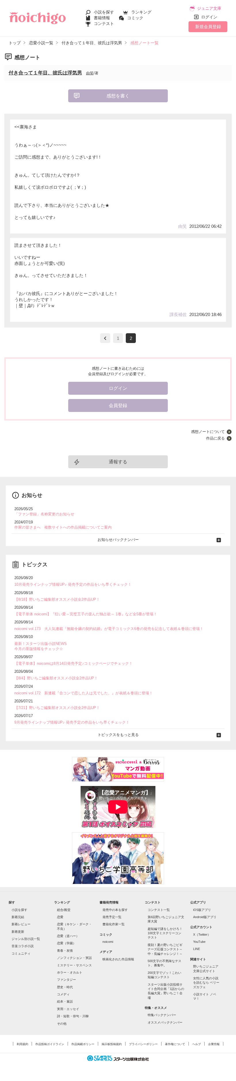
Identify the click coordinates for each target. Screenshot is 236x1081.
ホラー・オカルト (69, 972)
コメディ (63, 994)
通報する (118, 461)
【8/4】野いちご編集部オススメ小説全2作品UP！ (56, 678)
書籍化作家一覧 (113, 924)
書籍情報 (102, 18)
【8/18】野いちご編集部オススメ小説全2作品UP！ (57, 599)
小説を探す (104, 12)
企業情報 (214, 1044)
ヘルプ (196, 1044)
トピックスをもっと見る (118, 735)
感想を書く (118, 95)
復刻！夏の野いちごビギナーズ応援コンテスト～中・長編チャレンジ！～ (165, 949)
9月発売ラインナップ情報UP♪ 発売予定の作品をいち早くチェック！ (72, 722)
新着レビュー (21, 924)
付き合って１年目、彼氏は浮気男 (45, 73)
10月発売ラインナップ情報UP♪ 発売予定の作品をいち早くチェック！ (73, 584)
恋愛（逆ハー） (68, 936)
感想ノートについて (208, 431)
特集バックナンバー (162, 1015)
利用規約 (22, 1044)
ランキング (141, 12)
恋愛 (60, 917)
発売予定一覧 (111, 917)
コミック (135, 18)
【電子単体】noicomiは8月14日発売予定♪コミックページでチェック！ (73, 663)
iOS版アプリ (202, 910)
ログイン (209, 17)
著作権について (175, 1044)
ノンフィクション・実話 (74, 957)
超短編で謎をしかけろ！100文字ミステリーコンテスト (165, 933)
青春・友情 (65, 950)
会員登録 (118, 405)
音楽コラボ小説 (23, 946)
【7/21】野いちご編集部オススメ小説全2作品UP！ (57, 708)
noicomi (107, 941)
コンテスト (104, 23)
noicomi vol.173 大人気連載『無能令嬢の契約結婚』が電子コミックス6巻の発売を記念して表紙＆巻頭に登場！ (108, 629)
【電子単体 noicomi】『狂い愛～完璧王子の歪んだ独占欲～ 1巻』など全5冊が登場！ (85, 614)
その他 (61, 1023)
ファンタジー (66, 979)
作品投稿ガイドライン (49, 1044)
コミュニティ (21, 953)
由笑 (90, 73)
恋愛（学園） (66, 943)
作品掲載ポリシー (82, 1044)
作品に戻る (215, 438)
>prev (105, 338)
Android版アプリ (204, 917)
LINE (196, 949)
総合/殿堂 (64, 910)
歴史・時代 (65, 987)
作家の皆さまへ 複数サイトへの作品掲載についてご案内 (63, 527)
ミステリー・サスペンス (74, 965)
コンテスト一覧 (159, 910)
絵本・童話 (65, 1001)
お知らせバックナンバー (118, 539)
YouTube (199, 941)
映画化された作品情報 (118, 959)
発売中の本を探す (115, 910)
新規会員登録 (208, 26)
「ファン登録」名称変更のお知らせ (44, 514)
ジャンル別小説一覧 (26, 939)
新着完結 (18, 917)
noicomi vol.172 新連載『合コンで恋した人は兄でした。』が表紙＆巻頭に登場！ (83, 693)
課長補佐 (178, 314)
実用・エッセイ (68, 1009)
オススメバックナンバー (165, 1022)
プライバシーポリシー (143, 1044)
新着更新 (18, 931)
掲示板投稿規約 (112, 1044)
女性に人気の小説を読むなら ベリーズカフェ (206, 982)
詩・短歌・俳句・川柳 (73, 1016)
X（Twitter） (202, 934)
